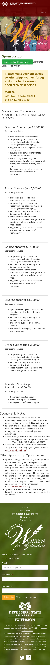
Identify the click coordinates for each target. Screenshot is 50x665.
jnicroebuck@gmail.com (16, 450)
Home (25, 507)
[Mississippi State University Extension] (18, 4)
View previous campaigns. (27, 597)
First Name (7, 574)
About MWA (25, 510)
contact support (27, 631)
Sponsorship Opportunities (17, 62)
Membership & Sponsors (25, 513)
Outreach (25, 517)
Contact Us (25, 520)
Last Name (7, 586)
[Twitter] (22, 658)
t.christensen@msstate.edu (17, 486)
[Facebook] (28, 657)
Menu (43, 12)
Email (5, 563)
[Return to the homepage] (25, 33)
